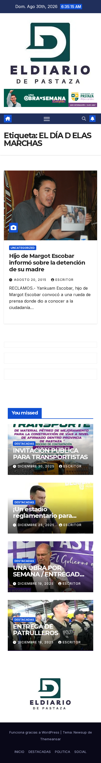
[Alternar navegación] (47, 118)
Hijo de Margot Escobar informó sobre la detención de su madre (47, 262)
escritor (64, 280)
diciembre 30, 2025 (36, 466)
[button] (84, 118)
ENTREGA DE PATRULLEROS (35, 630)
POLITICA (62, 752)
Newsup (80, 732)
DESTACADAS (24, 443)
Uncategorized (23, 247)
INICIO (19, 752)
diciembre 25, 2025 (36, 525)
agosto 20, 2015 (30, 280)
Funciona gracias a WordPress (34, 732)
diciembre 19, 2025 (36, 583)
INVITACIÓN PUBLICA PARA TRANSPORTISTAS (50, 454)
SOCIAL (80, 752)
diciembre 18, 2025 (36, 642)
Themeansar (50, 739)
